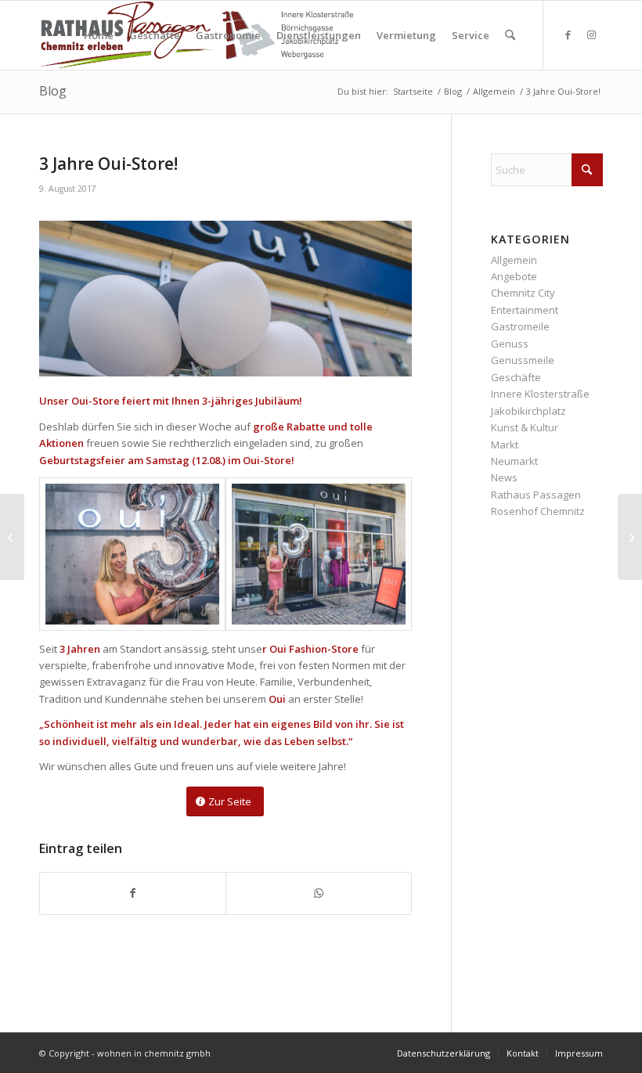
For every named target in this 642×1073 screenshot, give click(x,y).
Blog (53, 90)
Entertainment (524, 310)
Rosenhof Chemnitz (538, 511)
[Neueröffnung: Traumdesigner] (12, 537)
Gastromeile (520, 326)
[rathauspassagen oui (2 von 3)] (132, 553)
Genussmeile (522, 360)
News (504, 477)
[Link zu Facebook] (567, 34)
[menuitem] (98, 35)
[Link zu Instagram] (591, 34)
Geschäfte (516, 377)
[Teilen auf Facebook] (132, 893)
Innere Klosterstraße (540, 394)
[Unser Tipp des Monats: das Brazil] (630, 537)
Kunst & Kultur (524, 427)
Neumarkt (514, 461)
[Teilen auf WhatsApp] (318, 893)
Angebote (514, 276)
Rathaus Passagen (536, 495)
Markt (504, 444)
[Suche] (510, 35)
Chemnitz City (523, 293)
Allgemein (514, 260)
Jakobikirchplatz (528, 411)
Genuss (509, 344)
